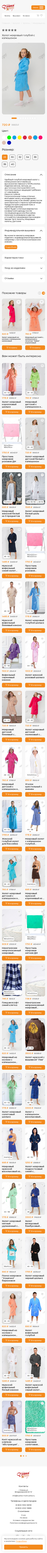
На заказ (26, 16)
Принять (23, 1547)
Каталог (16, 23)
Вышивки (16, 16)
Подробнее (11, 247)
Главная (6, 23)
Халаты (7, 16)
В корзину (13, 348)
